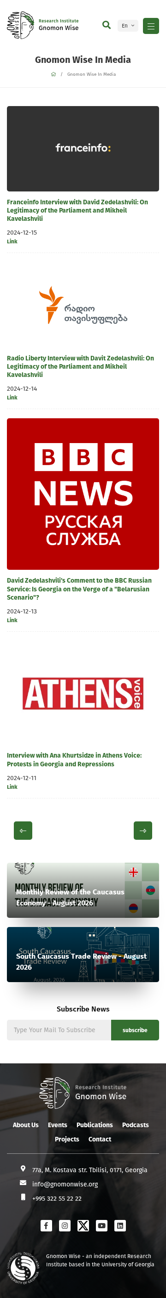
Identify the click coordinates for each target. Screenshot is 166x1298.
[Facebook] (46, 1225)
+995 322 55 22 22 (57, 1198)
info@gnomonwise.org (65, 1184)
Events (57, 1125)
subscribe (135, 1030)
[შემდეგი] (143, 830)
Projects (67, 1139)
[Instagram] (65, 1225)
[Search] (106, 25)
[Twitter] (83, 1225)
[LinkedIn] (120, 1225)
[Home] (53, 74)
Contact (100, 1139)
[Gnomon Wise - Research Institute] (20, 25)
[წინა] (23, 830)
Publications (95, 1125)
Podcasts (135, 1125)
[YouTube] (101, 1225)
